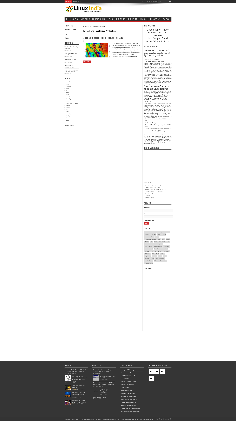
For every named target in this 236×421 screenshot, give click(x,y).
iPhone (67, 92)
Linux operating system (156, 251)
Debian (158, 234)
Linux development (158, 244)
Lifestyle (68, 94)
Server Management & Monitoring (130, 411)
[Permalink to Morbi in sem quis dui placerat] (68, 390)
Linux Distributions (98, 19)
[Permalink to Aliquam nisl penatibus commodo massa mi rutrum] (68, 397)
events (157, 236)
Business (68, 86)
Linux (168, 241)
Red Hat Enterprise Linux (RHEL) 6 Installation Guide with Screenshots (103, 383)
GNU (163, 239)
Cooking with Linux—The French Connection (107, 377)
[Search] (170, 1)
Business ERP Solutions (128, 393)
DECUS (164, 234)
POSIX (157, 253)
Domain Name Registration (128, 402)
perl (153, 253)
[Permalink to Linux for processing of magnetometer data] (96, 57)
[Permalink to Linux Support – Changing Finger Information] (96, 393)
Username (147, 207)
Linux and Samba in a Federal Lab (154, 191)
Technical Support (149, 260)
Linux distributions (158, 246)
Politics (68, 105)
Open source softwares (72, 103)
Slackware (147, 258)
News (67, 101)
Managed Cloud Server (127, 384)
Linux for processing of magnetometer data (103, 37)
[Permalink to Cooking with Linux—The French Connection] (96, 380)
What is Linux (85, 19)
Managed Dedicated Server (128, 381)
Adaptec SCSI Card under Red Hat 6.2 (155, 189)
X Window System (149, 263)
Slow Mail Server (77, 1)
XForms (156, 260)
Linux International (149, 248)
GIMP (159, 239)
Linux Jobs (143, 19)
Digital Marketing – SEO (128, 375)
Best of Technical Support (150, 232)
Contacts (166, 19)
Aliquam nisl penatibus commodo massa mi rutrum (78, 394)
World (67, 120)
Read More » (86, 61)
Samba (164, 256)
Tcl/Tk (152, 258)
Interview (147, 241)
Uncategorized (69, 116)
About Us (75, 19)
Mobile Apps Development (128, 396)
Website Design (102, 419)
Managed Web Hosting (127, 370)
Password (146, 214)
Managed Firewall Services (128, 405)
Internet (168, 239)
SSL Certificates (125, 378)
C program (153, 234)
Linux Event (166, 246)
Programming (148, 256)
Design (67, 88)
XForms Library (163, 260)
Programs (154, 256)
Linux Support (132, 19)
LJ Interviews (148, 253)
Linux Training (120, 19)
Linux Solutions (125, 387)
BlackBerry (69, 84)
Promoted (68, 107)
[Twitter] (151, 378)
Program (162, 253)
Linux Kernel (165, 248)
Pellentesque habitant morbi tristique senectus (79, 401)
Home (67, 19)
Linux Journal (157, 248)
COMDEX (147, 234)
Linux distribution (148, 246)
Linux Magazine (70, 97)
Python (160, 256)
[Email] (162, 371)
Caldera (168, 232)
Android (68, 82)
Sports (67, 111)
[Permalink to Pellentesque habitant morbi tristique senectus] (68, 405)
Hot (66, 90)
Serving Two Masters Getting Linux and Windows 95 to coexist (103, 370)
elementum (147, 236)
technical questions (160, 258)
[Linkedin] (157, 371)
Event (152, 236)
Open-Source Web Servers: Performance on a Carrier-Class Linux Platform (79, 378)
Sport (67, 109)
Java (151, 241)
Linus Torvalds (162, 241)
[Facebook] (151, 371)
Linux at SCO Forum (99, 397)
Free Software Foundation (150, 239)
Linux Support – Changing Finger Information (105, 390)
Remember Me (149, 220)
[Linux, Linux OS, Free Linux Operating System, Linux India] (83, 10)
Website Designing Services (129, 399)
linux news (147, 251)
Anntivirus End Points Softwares (130, 408)
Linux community (148, 244)
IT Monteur (121, 419)
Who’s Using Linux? (70, 65)
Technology (69, 113)
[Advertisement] (137, 10)
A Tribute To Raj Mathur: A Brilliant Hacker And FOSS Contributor (75, 370)
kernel (155, 241)
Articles (110, 19)
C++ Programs (161, 232)
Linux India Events (154, 19)
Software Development (127, 390)
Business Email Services (128, 372)
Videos (67, 118)
